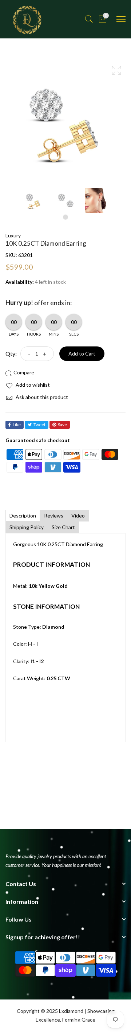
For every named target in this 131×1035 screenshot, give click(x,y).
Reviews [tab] (53, 515)
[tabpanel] (33, 200)
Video (78, 515)
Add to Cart (81, 353)
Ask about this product (41, 397)
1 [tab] (65, 217)
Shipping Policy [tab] (26, 527)
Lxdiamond (71, 1011)
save (62, 424)
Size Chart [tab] (63, 527)
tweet (39, 424)
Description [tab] (22, 515)
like (17, 424)
